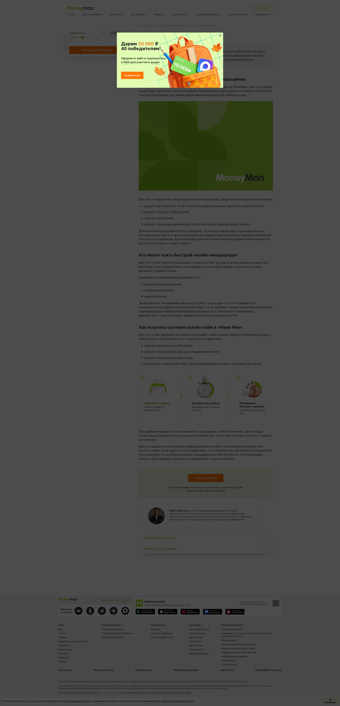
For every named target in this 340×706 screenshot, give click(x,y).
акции (155, 62)
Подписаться (132, 75)
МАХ (127, 62)
